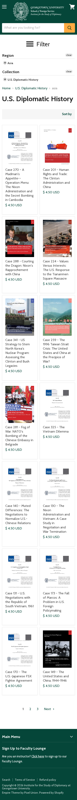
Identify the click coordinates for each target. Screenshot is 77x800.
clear (69, 55)
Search (6, 779)
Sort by (67, 114)
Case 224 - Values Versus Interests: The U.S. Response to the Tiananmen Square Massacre (56, 269)
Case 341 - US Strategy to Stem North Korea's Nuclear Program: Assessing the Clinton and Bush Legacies (17, 353)
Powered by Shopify (51, 792)
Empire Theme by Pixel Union (20, 792)
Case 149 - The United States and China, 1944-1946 (56, 676)
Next (48, 709)
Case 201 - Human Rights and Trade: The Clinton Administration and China (56, 178)
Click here (37, 756)
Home (6, 88)
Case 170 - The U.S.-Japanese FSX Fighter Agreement (18, 676)
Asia (10, 63)
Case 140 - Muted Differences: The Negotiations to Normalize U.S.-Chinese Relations (18, 514)
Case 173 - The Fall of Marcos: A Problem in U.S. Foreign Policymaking (56, 601)
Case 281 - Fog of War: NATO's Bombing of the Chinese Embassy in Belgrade (19, 435)
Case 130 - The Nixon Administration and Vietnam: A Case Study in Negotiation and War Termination (56, 519)
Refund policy (47, 779)
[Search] (69, 28)
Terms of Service (25, 779)
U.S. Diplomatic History (22, 80)
